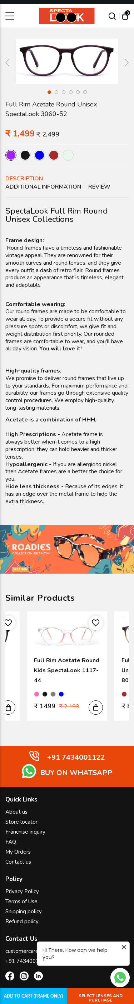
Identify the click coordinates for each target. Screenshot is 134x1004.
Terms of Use (21, 901)
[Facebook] (9, 977)
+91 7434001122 (27, 961)
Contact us (18, 861)
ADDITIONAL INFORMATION (43, 187)
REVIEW (99, 187)
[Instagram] (24, 977)
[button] (8, 707)
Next (124, 63)
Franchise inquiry (25, 831)
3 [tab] (63, 92)
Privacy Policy (22, 891)
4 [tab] (71, 92)
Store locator (21, 821)
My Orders (18, 851)
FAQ (10, 841)
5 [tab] (78, 92)
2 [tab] (56, 92)
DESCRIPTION (24, 179)
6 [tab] (85, 92)
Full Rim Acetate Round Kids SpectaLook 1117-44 (66, 670)
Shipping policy (23, 911)
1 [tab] (49, 92)
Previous (10, 63)
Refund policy (22, 921)
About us (16, 811)
